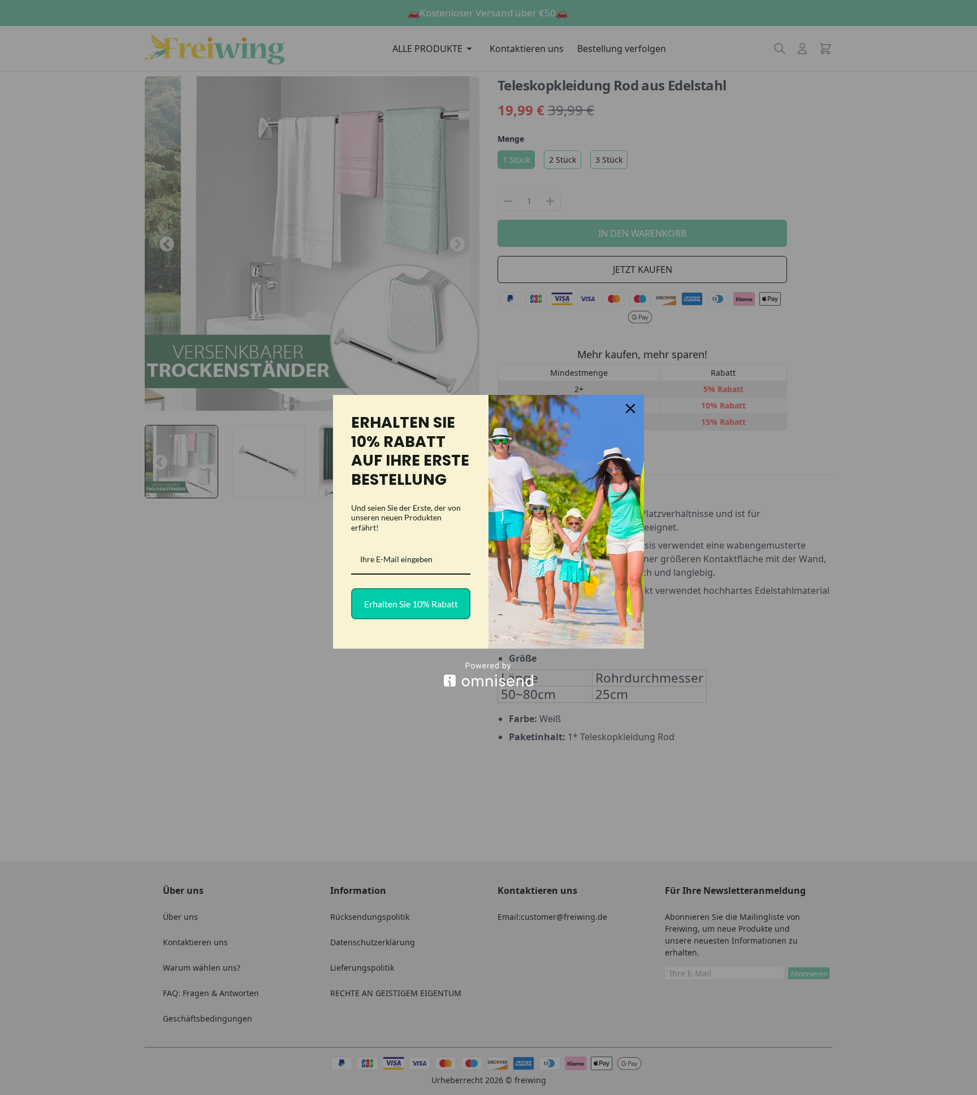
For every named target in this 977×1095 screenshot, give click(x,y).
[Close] (630, 408)
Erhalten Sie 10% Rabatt (411, 603)
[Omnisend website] (488, 674)
